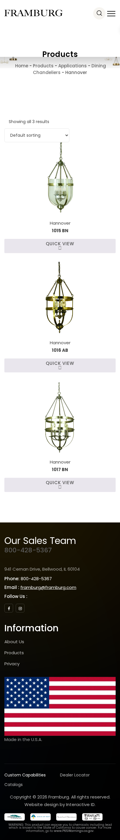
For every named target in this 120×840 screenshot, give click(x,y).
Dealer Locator (75, 775)
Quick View (60, 244)
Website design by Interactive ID (59, 804)
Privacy (12, 664)
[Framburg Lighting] (33, 13)
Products (14, 653)
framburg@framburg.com (48, 587)
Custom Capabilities (25, 775)
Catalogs (13, 784)
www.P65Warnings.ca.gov (73, 831)
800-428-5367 (28, 550)
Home (21, 66)
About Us (14, 642)
